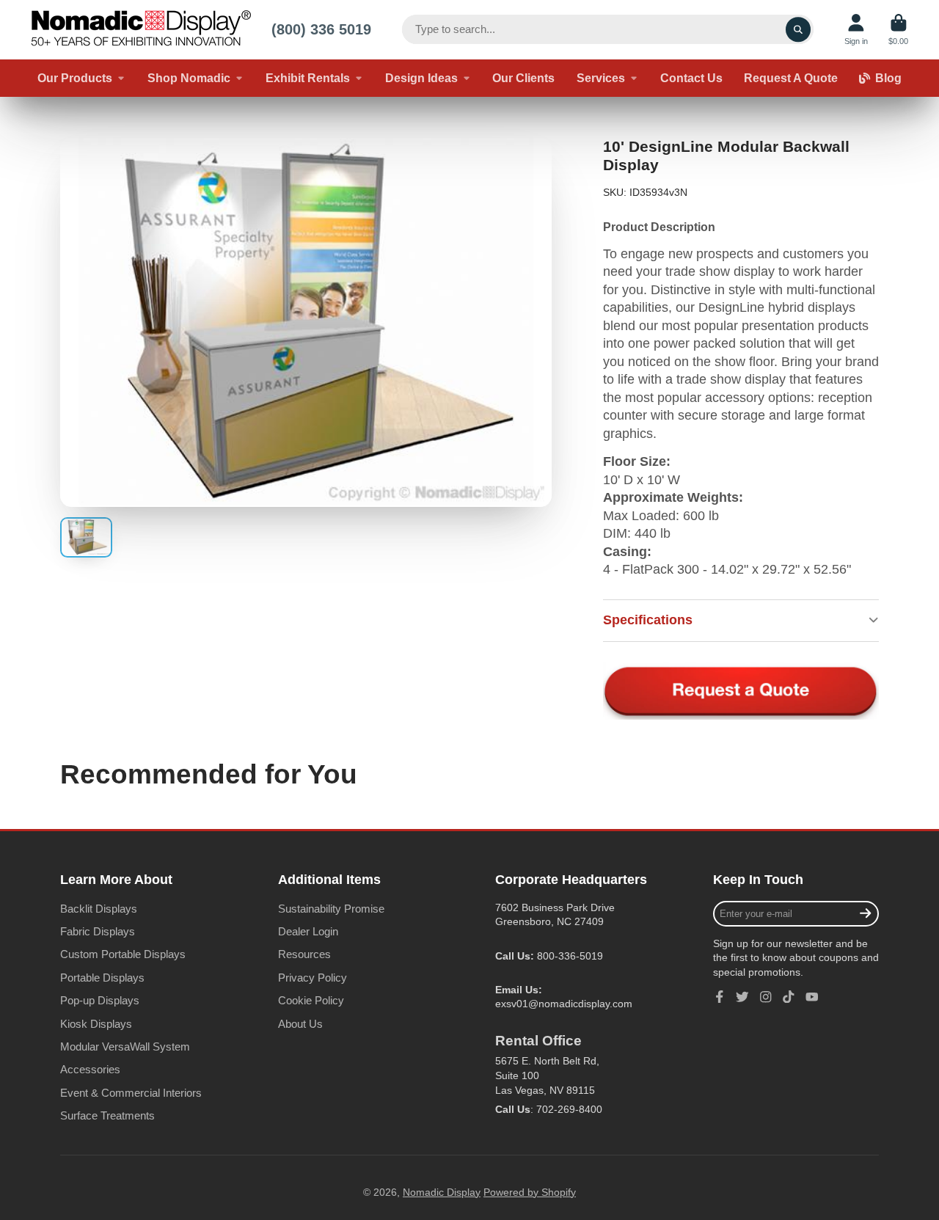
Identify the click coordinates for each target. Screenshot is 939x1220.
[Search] (798, 29)
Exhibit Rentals (308, 77)
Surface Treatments (107, 1115)
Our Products (74, 77)
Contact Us (691, 77)
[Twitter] (742, 997)
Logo (141, 29)
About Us (300, 1024)
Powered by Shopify (529, 1192)
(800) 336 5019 (321, 29)
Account (856, 29)
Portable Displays (102, 977)
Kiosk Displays (96, 1024)
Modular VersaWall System (125, 1046)
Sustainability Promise (331, 908)
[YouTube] (812, 997)
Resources (304, 954)
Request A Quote (791, 77)
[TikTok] (788, 997)
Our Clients (523, 77)
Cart (898, 29)
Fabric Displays (97, 931)
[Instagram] (765, 997)
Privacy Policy (312, 977)
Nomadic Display (442, 1192)
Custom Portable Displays (123, 954)
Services (601, 77)
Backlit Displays (98, 908)
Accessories (90, 1069)
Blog (888, 77)
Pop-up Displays (99, 1000)
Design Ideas (421, 77)
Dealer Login (308, 931)
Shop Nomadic (188, 77)
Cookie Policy (311, 1000)
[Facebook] (719, 997)
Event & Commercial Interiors (131, 1092)
